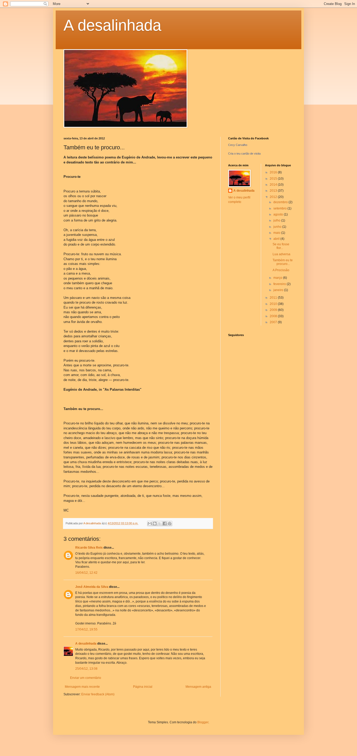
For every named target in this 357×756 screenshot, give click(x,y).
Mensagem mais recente (82, 687)
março (278, 278)
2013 (274, 190)
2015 (274, 178)
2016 (274, 172)
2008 (274, 316)
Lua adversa (281, 254)
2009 (274, 310)
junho (277, 227)
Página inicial (142, 687)
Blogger (202, 722)
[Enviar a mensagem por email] (149, 523)
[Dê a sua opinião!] (154, 523)
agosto (278, 214)
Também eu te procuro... (283, 262)
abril (276, 239)
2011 (274, 297)
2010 (274, 304)
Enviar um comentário (85, 678)
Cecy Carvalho (237, 144)
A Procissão (281, 270)
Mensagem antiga (198, 687)
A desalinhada (112, 25)
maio (277, 233)
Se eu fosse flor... (281, 246)
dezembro (281, 202)
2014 (274, 184)
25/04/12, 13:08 (86, 668)
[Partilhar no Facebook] (164, 523)
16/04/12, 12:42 (86, 573)
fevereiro (280, 284)
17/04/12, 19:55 (86, 629)
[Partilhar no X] (159, 523)
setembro (280, 208)
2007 (274, 322)
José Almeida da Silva (91, 587)
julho (277, 220)
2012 (274, 197)
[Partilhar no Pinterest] (169, 523)
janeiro (278, 290)
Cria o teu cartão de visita (244, 153)
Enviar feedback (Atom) (97, 694)
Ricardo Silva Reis (89, 547)
